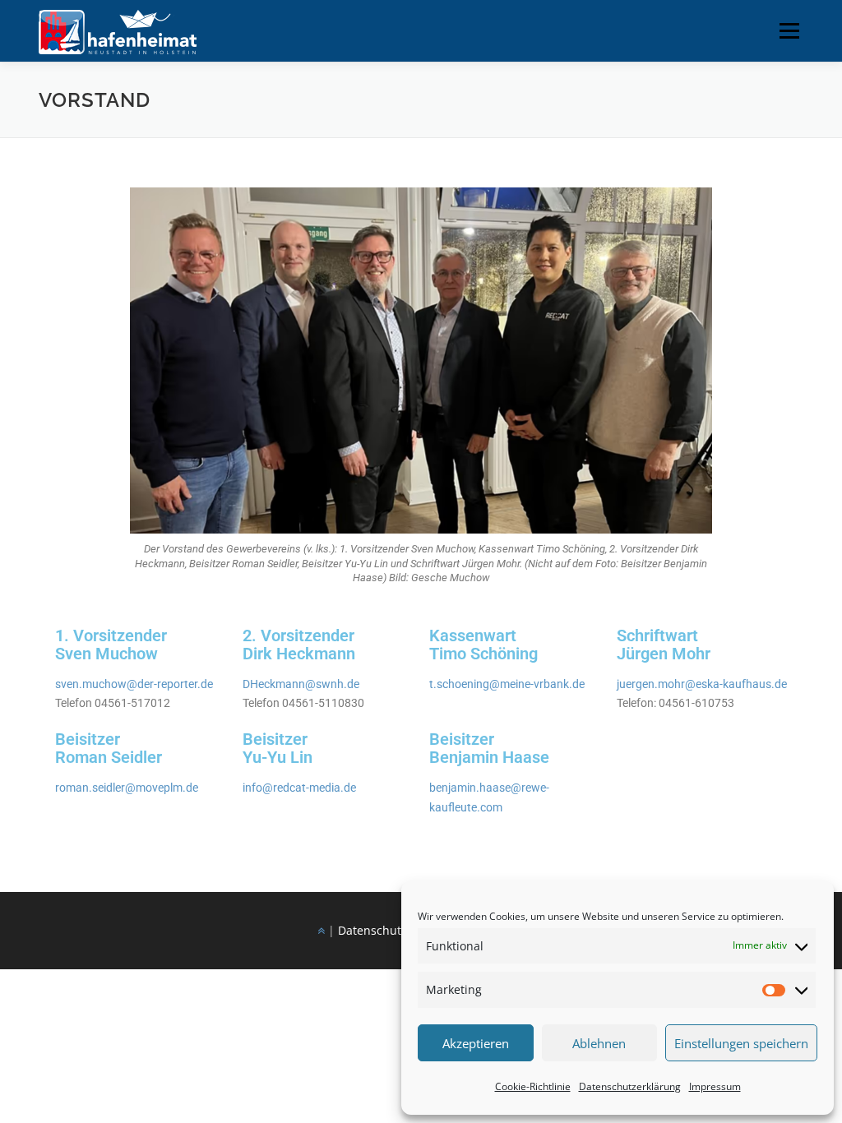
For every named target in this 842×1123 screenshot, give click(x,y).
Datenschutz (372, 930)
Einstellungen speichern (741, 1043)
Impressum (715, 1086)
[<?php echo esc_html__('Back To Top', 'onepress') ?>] (321, 930)
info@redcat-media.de (299, 787)
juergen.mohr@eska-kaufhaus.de (702, 684)
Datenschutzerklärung (630, 1086)
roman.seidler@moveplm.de (126, 787)
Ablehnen (599, 1043)
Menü (789, 31)
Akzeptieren (475, 1043)
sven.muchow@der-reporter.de (134, 684)
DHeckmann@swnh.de (301, 684)
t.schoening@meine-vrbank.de (507, 684)
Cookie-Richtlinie (533, 1086)
